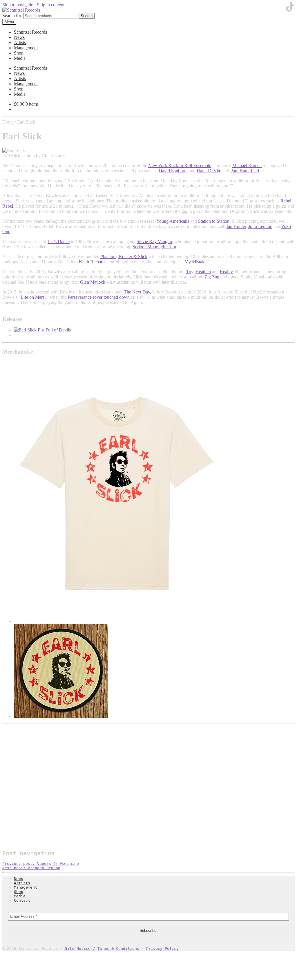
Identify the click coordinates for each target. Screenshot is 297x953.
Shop (18, 52)
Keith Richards (92, 261)
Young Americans (172, 221)
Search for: (12, 15)
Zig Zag (211, 276)
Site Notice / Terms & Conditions (102, 948)
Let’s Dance (59, 241)
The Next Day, (138, 291)
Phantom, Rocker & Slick (123, 256)
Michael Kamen (247, 165)
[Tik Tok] (290, 10)
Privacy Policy (162, 948)
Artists (20, 42)
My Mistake (195, 261)
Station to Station (213, 221)
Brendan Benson (31, 868)
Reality (226, 271)
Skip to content (50, 4)
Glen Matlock (92, 282)
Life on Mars (32, 297)
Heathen (203, 271)
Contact (22, 900)
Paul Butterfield (244, 170)
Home (8, 121)
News (19, 37)
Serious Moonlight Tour (154, 246)
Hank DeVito (209, 170)
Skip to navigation (19, 4)
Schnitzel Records (30, 32)
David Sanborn (172, 170)
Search (87, 16)
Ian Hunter (236, 226)
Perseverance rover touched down (99, 297)
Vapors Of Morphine (40, 863)
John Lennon (260, 226)
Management (26, 47)
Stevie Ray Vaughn (154, 241)
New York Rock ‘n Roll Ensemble (179, 165)
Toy (189, 271)
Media (20, 58)
